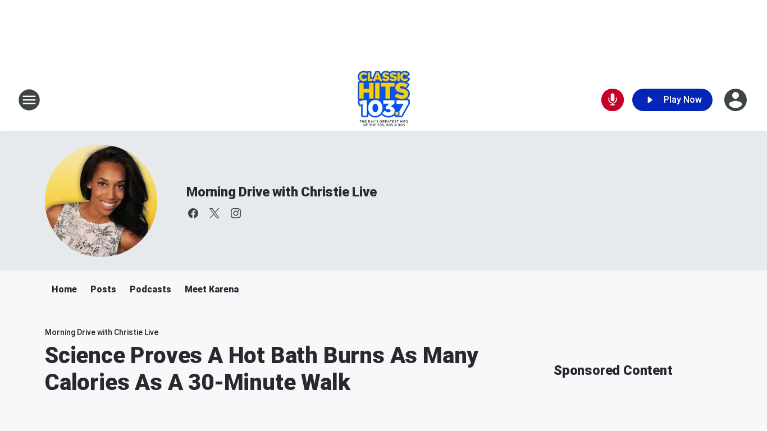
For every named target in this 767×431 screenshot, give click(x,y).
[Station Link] (384, 100)
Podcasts (150, 289)
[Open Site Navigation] (29, 100)
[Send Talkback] (612, 100)
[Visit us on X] (214, 213)
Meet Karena (212, 289)
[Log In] (736, 100)
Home (64, 289)
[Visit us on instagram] (236, 213)
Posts (103, 289)
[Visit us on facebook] (193, 213)
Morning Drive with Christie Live (281, 192)
